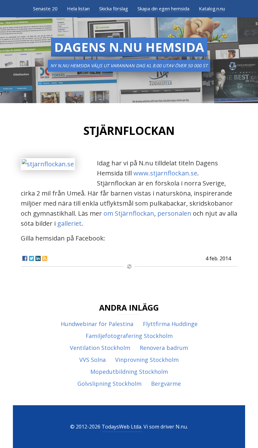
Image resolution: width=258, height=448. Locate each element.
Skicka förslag (113, 8)
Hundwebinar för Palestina (97, 324)
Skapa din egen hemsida (163, 8)
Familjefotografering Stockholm (129, 336)
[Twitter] (31, 258)
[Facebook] (24, 258)
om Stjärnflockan (129, 213)
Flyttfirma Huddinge (170, 324)
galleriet (69, 223)
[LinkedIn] (38, 258)
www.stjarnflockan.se (165, 173)
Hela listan (78, 8)
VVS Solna (92, 359)
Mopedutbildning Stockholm (129, 371)
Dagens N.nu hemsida (129, 47)
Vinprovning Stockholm (147, 359)
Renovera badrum (164, 347)
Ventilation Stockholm (100, 347)
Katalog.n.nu (212, 8)
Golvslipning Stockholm (109, 383)
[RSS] (44, 258)
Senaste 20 (45, 8)
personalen (175, 213)
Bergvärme (166, 383)
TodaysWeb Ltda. (122, 426)
